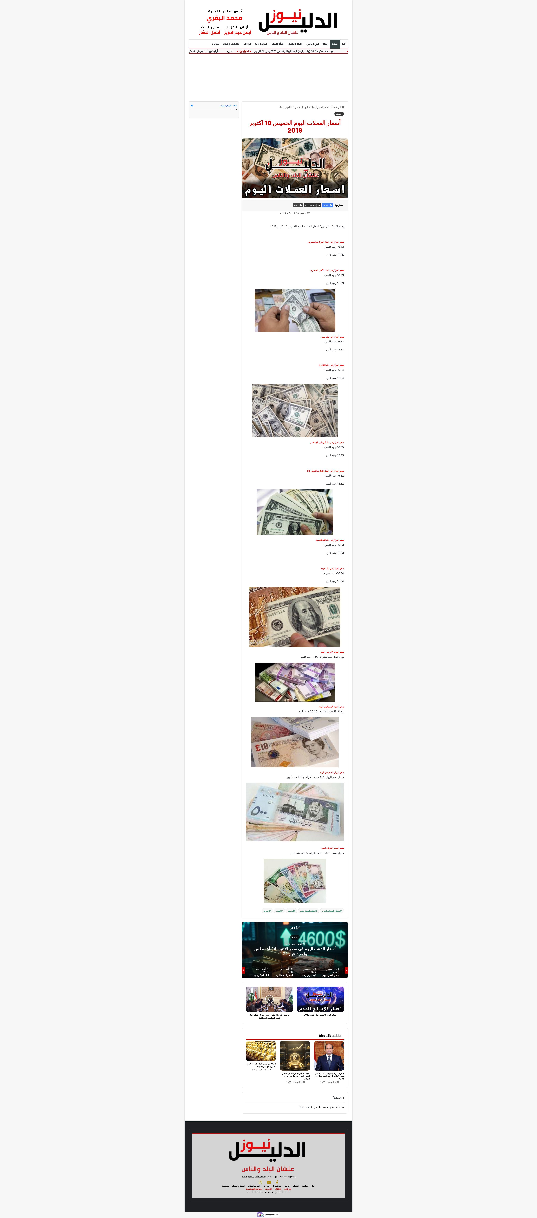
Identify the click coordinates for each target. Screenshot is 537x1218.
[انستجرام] (260, 1182)
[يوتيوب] (269, 1182)
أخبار (344, 44)
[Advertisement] (268, 77)
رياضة (325, 44)
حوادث (266, 1186)
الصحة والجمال (295, 44)
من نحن (287, 1189)
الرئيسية (337, 107)
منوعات (215, 44)
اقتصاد (335, 44)
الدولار (291, 910)
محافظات (277, 1186)
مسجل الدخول (320, 1107)
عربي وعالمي (312, 44)
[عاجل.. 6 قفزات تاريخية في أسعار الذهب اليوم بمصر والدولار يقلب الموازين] (295, 1056)
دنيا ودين (247, 44)
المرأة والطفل (277, 44)
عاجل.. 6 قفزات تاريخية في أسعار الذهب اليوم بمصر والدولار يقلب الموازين (296, 1076)
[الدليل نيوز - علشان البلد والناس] (268, 19)
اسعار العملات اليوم (331, 910)
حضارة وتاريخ (261, 44)
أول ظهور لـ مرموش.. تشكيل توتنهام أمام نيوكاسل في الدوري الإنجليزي (234, 51)
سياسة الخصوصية (254, 1189)
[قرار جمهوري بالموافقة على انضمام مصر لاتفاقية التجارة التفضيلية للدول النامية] (329, 1056)
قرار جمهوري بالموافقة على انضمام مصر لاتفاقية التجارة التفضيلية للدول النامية (329, 1076)
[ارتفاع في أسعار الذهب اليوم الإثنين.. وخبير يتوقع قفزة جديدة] (261, 1051)
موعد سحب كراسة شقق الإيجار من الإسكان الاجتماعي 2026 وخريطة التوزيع (348, 51)
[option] (295, 950)
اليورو (266, 910)
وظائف (278, 1189)
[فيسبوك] (277, 1182)
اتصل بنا (268, 1189)
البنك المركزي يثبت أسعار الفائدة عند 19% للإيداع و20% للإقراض (295, 951)
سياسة (305, 1186)
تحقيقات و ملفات (231, 44)
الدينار (278, 910)
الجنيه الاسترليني (308, 910)
